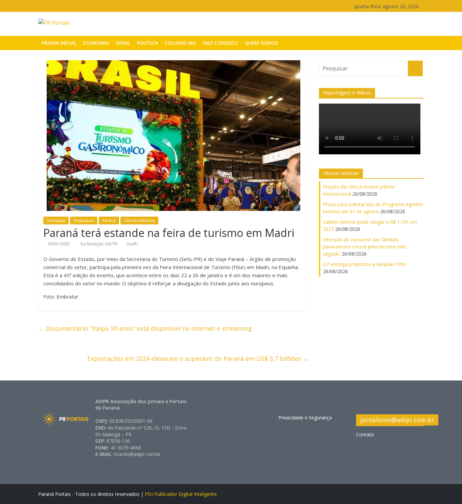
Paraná (109, 220)
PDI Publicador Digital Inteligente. (181, 494)
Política (147, 43)
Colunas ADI (180, 43)
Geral (123, 43)
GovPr (132, 244)
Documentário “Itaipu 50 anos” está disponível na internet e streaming (145, 328)
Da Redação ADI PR (99, 244)
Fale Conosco (220, 43)
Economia (96, 43)
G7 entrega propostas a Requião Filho (364, 264)
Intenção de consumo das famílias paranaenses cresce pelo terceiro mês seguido (365, 246)
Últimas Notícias (139, 220)
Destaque (56, 220)
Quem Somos (261, 43)
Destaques (83, 220)
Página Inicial (59, 43)
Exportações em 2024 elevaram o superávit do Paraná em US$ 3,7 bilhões (198, 358)
